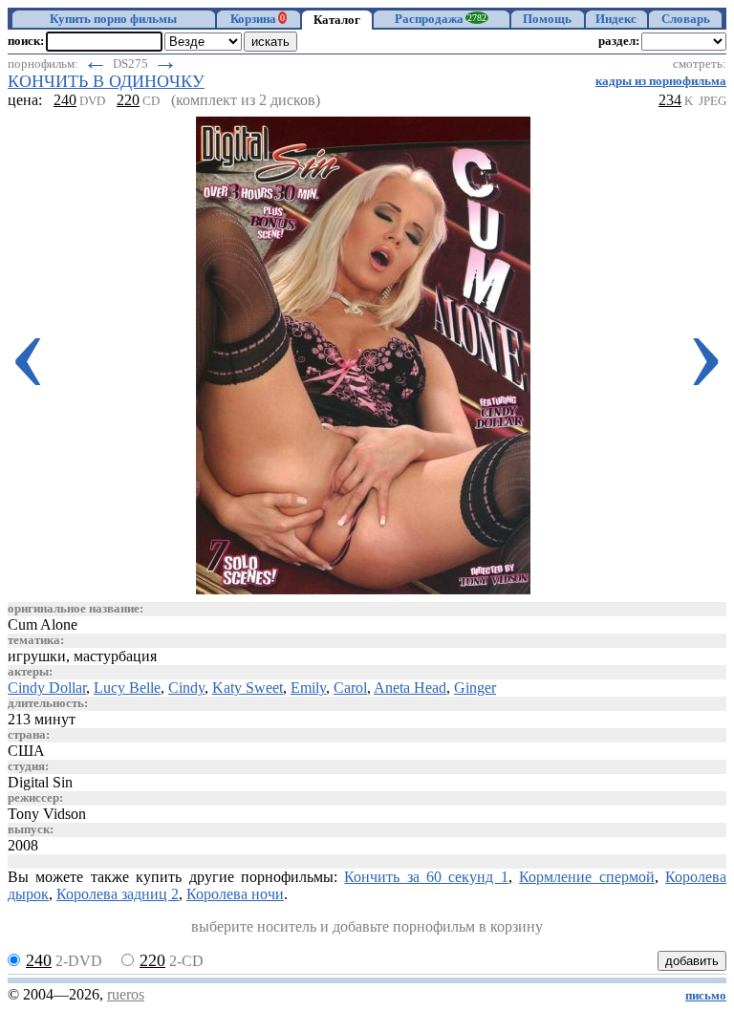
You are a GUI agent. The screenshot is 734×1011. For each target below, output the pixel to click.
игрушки (37, 656)
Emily (308, 687)
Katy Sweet (247, 687)
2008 (23, 845)
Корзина (257, 19)
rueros (125, 994)
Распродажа (440, 19)
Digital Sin (40, 782)
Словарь (685, 19)
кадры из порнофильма (660, 81)
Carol (350, 687)
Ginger (475, 687)
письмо (705, 995)
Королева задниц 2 (117, 894)
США (26, 750)
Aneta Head (410, 687)
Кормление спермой (586, 877)
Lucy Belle (127, 687)
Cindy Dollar (47, 687)
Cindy (186, 687)
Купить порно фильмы (113, 19)
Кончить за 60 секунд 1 (426, 877)
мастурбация (115, 656)
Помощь (547, 19)
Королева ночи (235, 894)
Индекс (616, 19)
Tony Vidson (47, 814)
